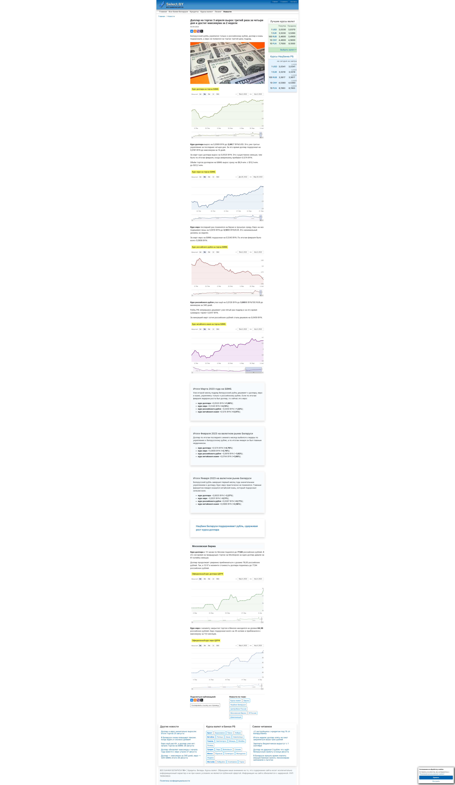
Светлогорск (221, 741)
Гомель (210, 741)
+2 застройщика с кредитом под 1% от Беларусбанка (271, 732)
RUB (275, 36)
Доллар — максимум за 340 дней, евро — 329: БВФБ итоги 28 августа (181, 756)
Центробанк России (238, 709)
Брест (209, 733)
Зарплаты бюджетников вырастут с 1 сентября (271, 744)
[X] (201, 31)
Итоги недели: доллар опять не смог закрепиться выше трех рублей (270, 738)
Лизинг (218, 11)
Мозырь (232, 741)
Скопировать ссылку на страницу (205, 705)
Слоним (238, 749)
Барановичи (220, 733)
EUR (275, 33)
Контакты (294, 1)
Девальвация (235, 717)
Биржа (246, 701)
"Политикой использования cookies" (431, 774)
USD (275, 29)
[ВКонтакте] (191, 31)
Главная (275, 1)
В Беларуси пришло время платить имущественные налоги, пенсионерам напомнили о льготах (271, 757)
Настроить (436, 781)
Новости (227, 11)
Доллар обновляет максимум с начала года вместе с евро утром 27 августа (179, 750)
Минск (210, 754)
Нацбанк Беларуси (238, 705)
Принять (436, 777)
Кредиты (194, 11)
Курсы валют (206, 11)
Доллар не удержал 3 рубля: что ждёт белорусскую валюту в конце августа (271, 750)
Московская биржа (238, 713)
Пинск (229, 733)
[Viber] (198, 31)
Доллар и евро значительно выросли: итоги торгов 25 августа (178, 732)
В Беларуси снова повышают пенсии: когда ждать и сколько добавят (178, 738)
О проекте (284, 1)
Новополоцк (238, 737)
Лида (218, 749)
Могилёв (211, 762)
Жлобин (241, 741)
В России (252, 713)
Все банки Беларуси (178, 11)
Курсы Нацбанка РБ (282, 56)
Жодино (210, 758)
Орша (228, 737)
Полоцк (220, 737)
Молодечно (241, 754)
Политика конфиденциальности (175, 781)
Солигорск (229, 754)
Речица (210, 745)
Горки (241, 762)
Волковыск (227, 749)
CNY (275, 40)
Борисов (218, 754)
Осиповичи (232, 762)
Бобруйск (221, 762)
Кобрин (238, 733)
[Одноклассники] (195, 31)
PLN (274, 43)
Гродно (210, 749)
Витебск (210, 737)
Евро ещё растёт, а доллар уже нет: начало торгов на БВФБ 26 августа (178, 744)
